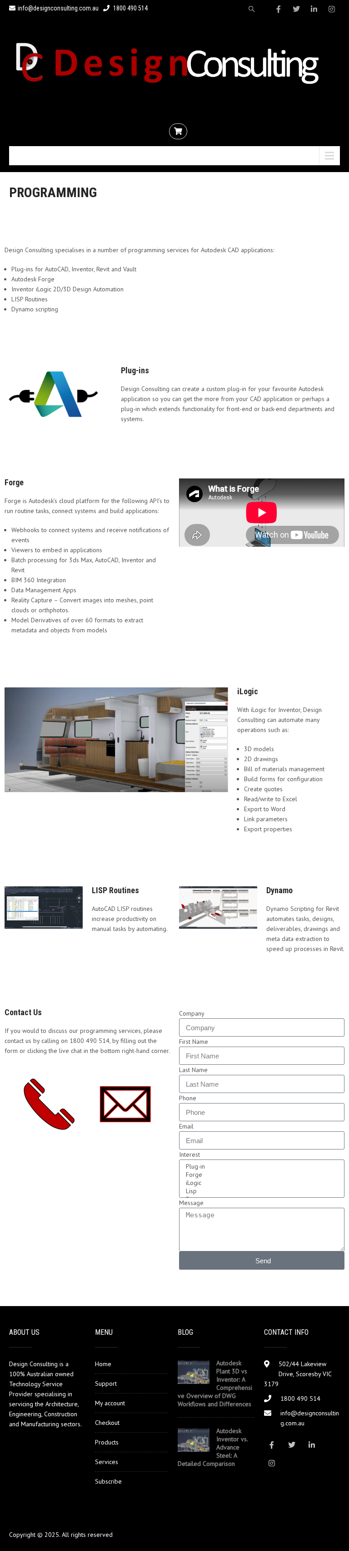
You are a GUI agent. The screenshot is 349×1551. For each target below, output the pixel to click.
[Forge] (260, 1174)
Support (106, 1383)
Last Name (193, 1070)
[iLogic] (260, 1183)
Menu (28, 155)
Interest (189, 1154)
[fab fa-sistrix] (252, 9)
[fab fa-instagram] (332, 9)
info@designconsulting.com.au (58, 8)
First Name (193, 1041)
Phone (187, 1098)
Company (191, 1013)
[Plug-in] (260, 1166)
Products (107, 1442)
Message (191, 1203)
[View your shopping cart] (179, 131)
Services (106, 1462)
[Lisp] (260, 1191)
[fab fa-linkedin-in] (314, 9)
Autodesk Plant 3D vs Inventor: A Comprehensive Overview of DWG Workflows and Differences (215, 1383)
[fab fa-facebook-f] (278, 9)
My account (110, 1403)
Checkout (107, 1423)
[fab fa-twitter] (296, 9)
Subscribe (108, 1481)
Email (186, 1126)
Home (103, 1364)
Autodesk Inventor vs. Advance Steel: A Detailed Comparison (213, 1447)
